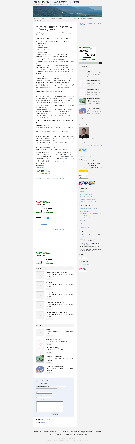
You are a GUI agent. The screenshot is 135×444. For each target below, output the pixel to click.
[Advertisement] (47, 189)
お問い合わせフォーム (68, 158)
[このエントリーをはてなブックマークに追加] (48, 217)
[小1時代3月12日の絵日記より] (40, 354)
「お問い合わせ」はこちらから (73, 18)
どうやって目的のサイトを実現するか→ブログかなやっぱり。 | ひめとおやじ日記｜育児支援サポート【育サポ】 (67, 431)
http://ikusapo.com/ (40, 167)
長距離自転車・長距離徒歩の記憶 (53, 356)
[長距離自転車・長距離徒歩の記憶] (40, 362)
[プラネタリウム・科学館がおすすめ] (40, 372)
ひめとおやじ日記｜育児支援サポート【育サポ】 (56, 2)
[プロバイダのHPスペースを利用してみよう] (40, 318)
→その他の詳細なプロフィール (85, 156)
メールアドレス (40, 395)
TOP (35, 18)
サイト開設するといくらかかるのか (54, 302)
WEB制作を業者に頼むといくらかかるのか (56, 272)
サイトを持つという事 (44, 173)
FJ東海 (81, 239)
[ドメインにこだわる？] (40, 298)
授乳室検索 (90, 18)
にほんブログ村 (82, 266)
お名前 (38, 391)
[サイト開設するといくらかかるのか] (40, 308)
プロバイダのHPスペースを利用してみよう (56, 312)
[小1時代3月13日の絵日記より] (40, 345)
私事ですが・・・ (84, 220)
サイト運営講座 (44, 224)
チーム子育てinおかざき (38, 20)
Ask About (82, 234)
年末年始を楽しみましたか (86, 211)
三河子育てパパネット (41, 18)
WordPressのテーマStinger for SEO (67, 438)
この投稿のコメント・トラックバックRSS (46, 388)
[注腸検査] (40, 335)
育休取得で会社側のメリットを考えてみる (89, 208)
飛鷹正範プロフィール (61, 18)
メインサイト (84, 18)
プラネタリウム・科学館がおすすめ (54, 366)
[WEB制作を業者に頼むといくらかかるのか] (40, 278)
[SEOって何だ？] (40, 288)
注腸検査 (47, 329)
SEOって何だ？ (49, 282)
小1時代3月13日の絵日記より (52, 339)
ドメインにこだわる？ (51, 292)
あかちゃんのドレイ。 (46, 419)
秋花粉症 (43, 422)
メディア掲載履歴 (51, 18)
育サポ (81, 249)
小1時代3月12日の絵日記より (52, 348)
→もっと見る (82, 118)
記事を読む (49, 278)
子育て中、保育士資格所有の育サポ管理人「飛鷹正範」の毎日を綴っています (67, 434)
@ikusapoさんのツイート (84, 227)
